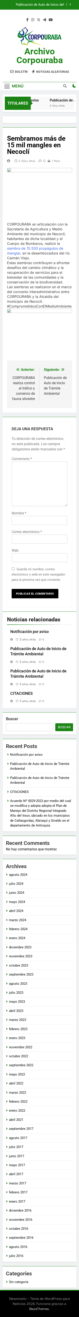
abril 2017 (16, 1174)
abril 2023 (16, 1011)
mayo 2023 (17, 1002)
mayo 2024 (17, 902)
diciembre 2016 (20, 1210)
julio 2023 (16, 993)
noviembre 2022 (20, 1047)
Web (15, 550)
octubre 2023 (18, 965)
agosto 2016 (18, 1247)
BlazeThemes (39, 1309)
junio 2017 (16, 1156)
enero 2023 (17, 1038)
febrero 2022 (18, 1102)
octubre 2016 (18, 1229)
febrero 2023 (18, 1029)
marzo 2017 (17, 1183)
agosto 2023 (18, 984)
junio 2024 (16, 893)
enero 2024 (17, 938)
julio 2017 (16, 1147)
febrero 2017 (18, 1192)
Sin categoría (18, 1282)
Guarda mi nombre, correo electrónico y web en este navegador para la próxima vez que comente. (38, 574)
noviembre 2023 (20, 956)
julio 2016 (16, 1256)
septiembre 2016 (21, 1238)
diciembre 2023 (20, 947)
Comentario (22, 459)
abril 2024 (16, 911)
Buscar (12, 718)
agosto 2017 (18, 1138)
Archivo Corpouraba (39, 55)
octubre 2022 (18, 1056)
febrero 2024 (18, 929)
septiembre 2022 (21, 1065)
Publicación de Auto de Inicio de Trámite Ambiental (39, 5)
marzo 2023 (17, 1020)
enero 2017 (17, 1201)
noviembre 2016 (20, 1220)
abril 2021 (16, 1120)
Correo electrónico (27, 532)
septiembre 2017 (21, 1129)
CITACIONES (21, 693)
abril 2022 (16, 1083)
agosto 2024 (18, 875)
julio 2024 (16, 884)
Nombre (19, 513)
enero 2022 (17, 1111)
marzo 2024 (17, 920)
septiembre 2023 (21, 974)
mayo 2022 (17, 1074)
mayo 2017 (17, 1165)
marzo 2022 (17, 1093)
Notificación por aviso (29, 631)
